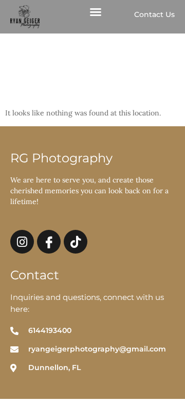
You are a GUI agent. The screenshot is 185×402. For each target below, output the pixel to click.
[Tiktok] (75, 242)
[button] (95, 12)
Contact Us (154, 14)
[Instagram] (22, 242)
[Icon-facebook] (49, 242)
